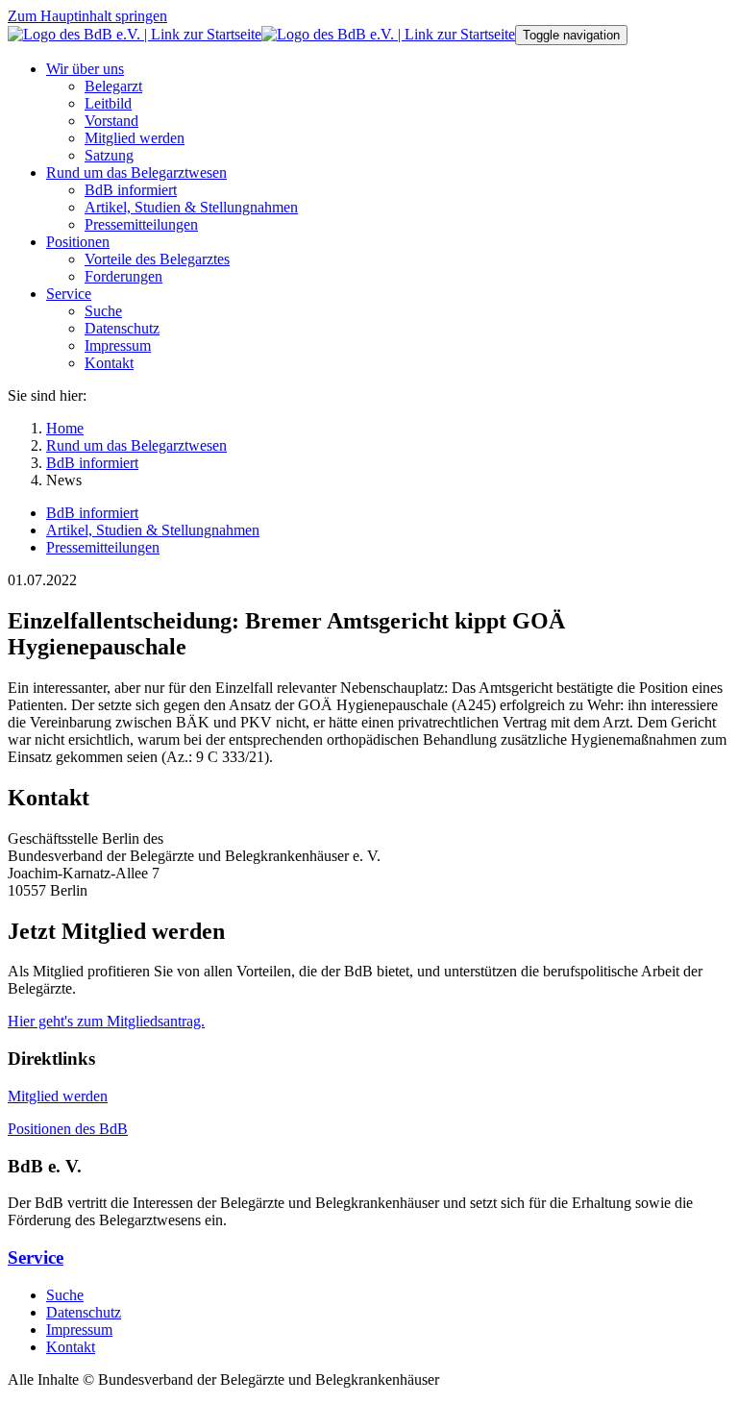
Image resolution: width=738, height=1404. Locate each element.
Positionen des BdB (68, 1129)
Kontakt (70, 1347)
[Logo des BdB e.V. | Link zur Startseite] (261, 34)
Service (35, 1257)
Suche (65, 1295)
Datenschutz (83, 1312)
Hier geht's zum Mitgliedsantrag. (106, 1021)
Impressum (79, 1329)
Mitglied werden (58, 1096)
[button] (85, 69)
